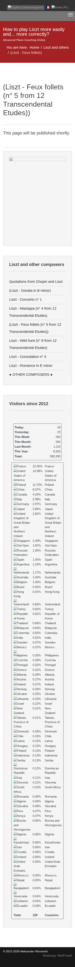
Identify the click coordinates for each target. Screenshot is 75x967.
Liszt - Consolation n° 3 (27, 357)
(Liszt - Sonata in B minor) (30, 291)
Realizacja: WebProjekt (57, 955)
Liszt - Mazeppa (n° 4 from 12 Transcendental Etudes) (32, 312)
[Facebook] (4, 3)
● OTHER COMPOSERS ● (31, 375)
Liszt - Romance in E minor (30, 366)
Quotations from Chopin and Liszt (36, 282)
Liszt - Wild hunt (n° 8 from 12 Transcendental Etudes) (33, 344)
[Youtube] (10, 3)
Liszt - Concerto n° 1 (25, 299)
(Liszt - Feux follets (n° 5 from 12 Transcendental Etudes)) (35, 328)
